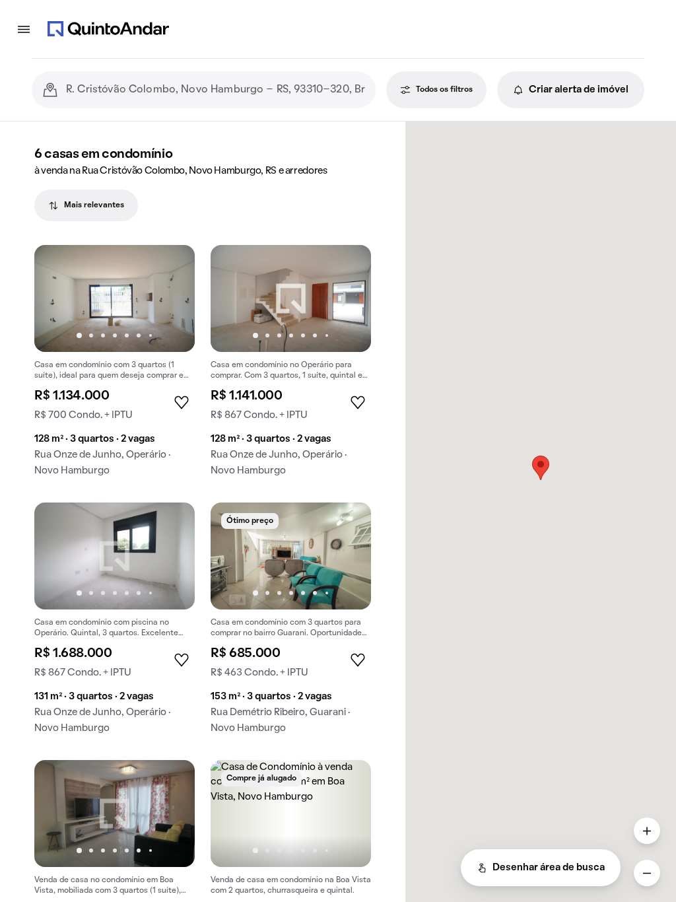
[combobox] (215, 90)
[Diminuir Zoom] (647, 873)
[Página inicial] (108, 29)
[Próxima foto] (171, 298)
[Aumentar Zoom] (647, 830)
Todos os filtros (444, 90)
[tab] (86, 205)
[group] (114, 366)
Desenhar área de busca (548, 867)
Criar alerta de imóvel (578, 89)
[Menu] (24, 29)
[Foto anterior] (58, 298)
